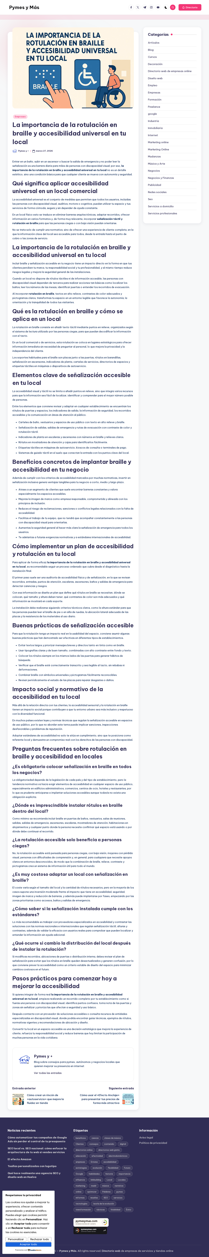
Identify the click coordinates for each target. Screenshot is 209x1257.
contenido (109, 1144)
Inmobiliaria (155, 128)
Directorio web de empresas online (170, 71)
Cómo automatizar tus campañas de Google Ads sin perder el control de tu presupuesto (37, 1139)
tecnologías (81, 1203)
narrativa (119, 1185)
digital (123, 1144)
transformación (83, 1209)
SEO (106, 1197)
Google (79, 1174)
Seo (150, 199)
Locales (122, 1180)
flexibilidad (113, 1168)
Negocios (154, 171)
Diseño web (155, 78)
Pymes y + (43, 1056)
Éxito (128, 1209)
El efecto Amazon (19, 1159)
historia (109, 1174)
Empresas (20, 116)
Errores (94, 1162)
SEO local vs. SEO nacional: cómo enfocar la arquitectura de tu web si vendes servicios (37, 1150)
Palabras (106, 1191)
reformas (80, 1197)
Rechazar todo (39, 1239)
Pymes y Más (24, 7)
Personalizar (16, 1239)
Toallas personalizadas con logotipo (32, 1166)
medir (93, 1185)
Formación (154, 99)
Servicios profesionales (162, 213)
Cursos (152, 57)
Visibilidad (115, 1209)
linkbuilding (96, 1180)
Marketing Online (158, 149)
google (152, 114)
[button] (190, 7)
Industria (153, 121)
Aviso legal (146, 1137)
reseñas (94, 1197)
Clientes (80, 1144)
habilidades (94, 1174)
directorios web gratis (109, 1150)
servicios (118, 1197)
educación (81, 1156)
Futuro (127, 1168)
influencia (80, 1180)
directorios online (84, 1150)
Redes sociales (157, 192)
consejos (94, 1144)
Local (109, 1180)
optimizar (92, 1191)
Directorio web (111, 1251)
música (105, 1185)
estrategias (81, 1168)
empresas (80, 1162)
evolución (97, 1168)
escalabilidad (110, 1162)
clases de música (112, 1138)
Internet (153, 135)
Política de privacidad (153, 1143)
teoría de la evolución (103, 1203)
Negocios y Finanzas (161, 178)
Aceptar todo (28, 1244)
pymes (119, 1191)
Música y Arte (156, 163)
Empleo (152, 85)
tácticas (101, 1209)
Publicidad (154, 185)
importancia (124, 1174)
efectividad (97, 1156)
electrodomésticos (118, 1156)
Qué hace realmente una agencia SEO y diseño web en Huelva (34, 1175)
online (78, 1191)
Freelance (154, 106)
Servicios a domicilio (161, 206)
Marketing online (158, 142)
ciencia (95, 1138)
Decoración (155, 64)
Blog (151, 50)
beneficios (81, 1138)
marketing (80, 1185)
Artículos (153, 43)
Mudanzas (154, 156)
